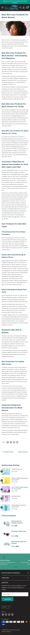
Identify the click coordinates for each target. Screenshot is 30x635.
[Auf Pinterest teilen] (11, 442)
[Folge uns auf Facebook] (3, 614)
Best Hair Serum (16, 496)
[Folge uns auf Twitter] (6, 614)
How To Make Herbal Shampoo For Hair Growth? (20, 488)
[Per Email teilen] (17, 442)
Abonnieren (7, 599)
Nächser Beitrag (22, 451)
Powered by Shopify (6, 631)
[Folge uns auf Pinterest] (12, 614)
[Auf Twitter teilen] (14, 442)
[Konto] (23, 7)
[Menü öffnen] (2, 7)
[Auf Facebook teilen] (7, 442)
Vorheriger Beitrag (8, 451)
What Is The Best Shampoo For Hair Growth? (20, 479)
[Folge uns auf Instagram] (9, 614)
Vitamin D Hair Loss (17, 469)
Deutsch (4, 606)
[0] (27, 8)
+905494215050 (14, 562)
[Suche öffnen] (20, 7)
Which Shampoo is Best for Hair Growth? (19, 506)
